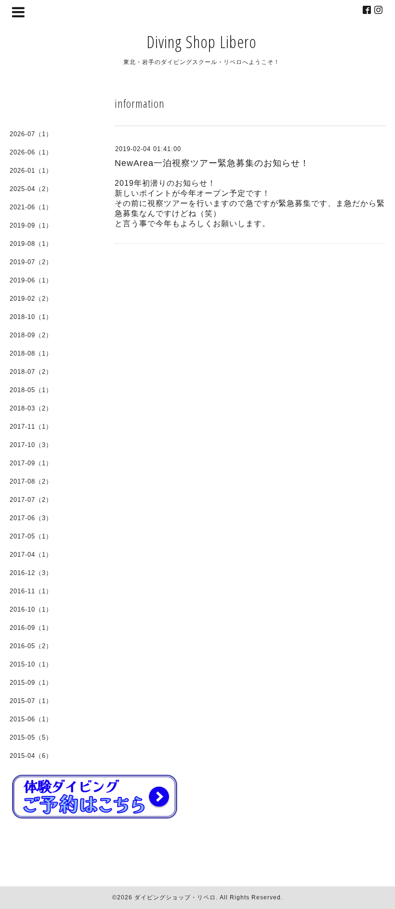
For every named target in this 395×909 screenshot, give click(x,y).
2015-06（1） (31, 719)
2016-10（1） (31, 609)
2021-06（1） (31, 207)
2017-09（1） (31, 463)
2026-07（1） (31, 134)
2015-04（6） (31, 755)
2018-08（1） (31, 353)
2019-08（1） (31, 243)
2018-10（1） (31, 316)
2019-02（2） (31, 298)
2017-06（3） (31, 518)
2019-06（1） (31, 280)
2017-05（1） (31, 536)
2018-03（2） (31, 408)
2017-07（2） (31, 499)
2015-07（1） (31, 700)
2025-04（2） (31, 188)
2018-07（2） (31, 371)
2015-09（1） (31, 682)
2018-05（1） (31, 390)
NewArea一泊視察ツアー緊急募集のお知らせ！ (212, 163)
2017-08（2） (31, 481)
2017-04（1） (31, 554)
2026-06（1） (31, 152)
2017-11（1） (31, 426)
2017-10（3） (31, 444)
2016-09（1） (31, 627)
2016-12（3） (31, 572)
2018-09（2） (31, 335)
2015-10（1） (31, 664)
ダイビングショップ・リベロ (175, 897)
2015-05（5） (31, 737)
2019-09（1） (31, 225)
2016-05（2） (31, 646)
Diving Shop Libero (201, 41)
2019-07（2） (31, 262)
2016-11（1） (31, 591)
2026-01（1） (31, 170)
